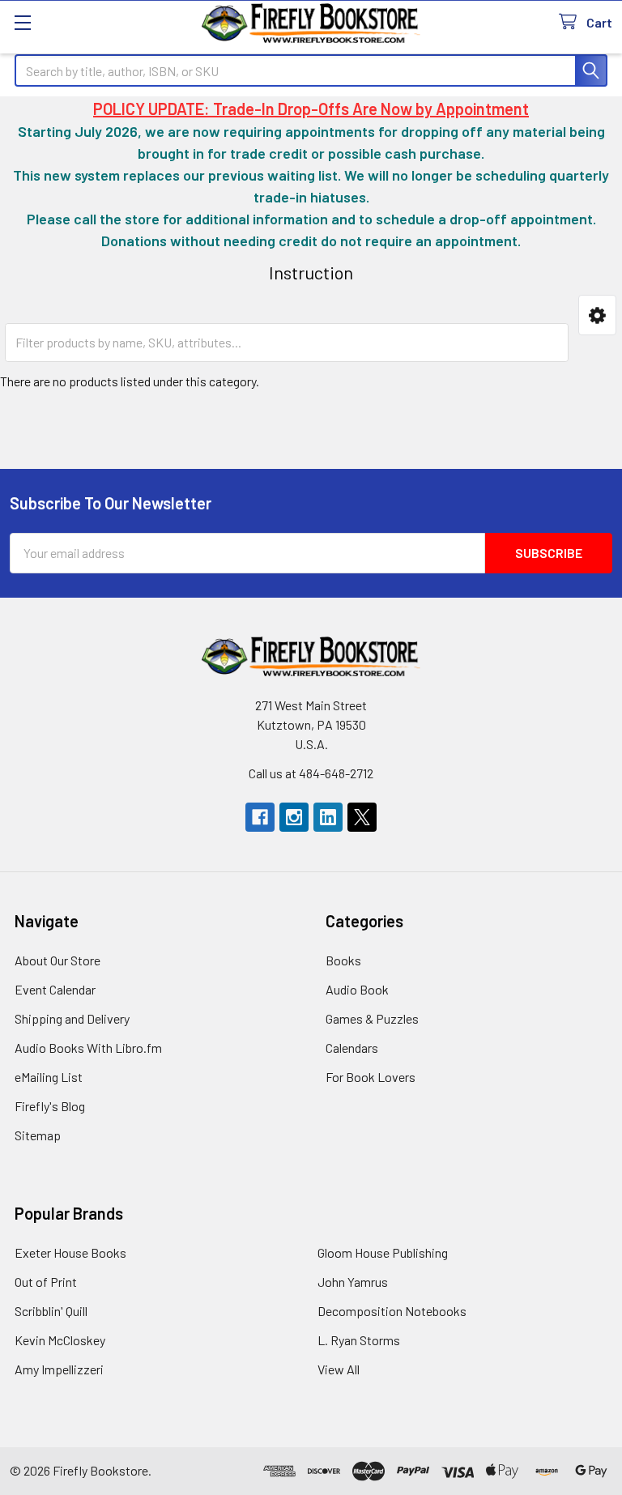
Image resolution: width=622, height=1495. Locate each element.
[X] (362, 817)
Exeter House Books (70, 1252)
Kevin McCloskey (60, 1340)
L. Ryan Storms (358, 1340)
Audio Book (357, 989)
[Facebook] (260, 817)
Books (343, 960)
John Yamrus (352, 1281)
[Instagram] (294, 817)
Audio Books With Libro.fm (88, 1047)
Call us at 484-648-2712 (311, 773)
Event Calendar (55, 989)
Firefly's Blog (50, 1106)
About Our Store (57, 960)
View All (338, 1369)
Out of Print (46, 1281)
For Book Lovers (370, 1076)
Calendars (352, 1047)
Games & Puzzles (372, 1018)
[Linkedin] (328, 817)
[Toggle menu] (22, 22)
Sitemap (38, 1135)
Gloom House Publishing (382, 1252)
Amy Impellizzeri (59, 1369)
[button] (597, 315)
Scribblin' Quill (51, 1310)
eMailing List (49, 1076)
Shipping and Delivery (72, 1018)
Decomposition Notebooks (391, 1310)
